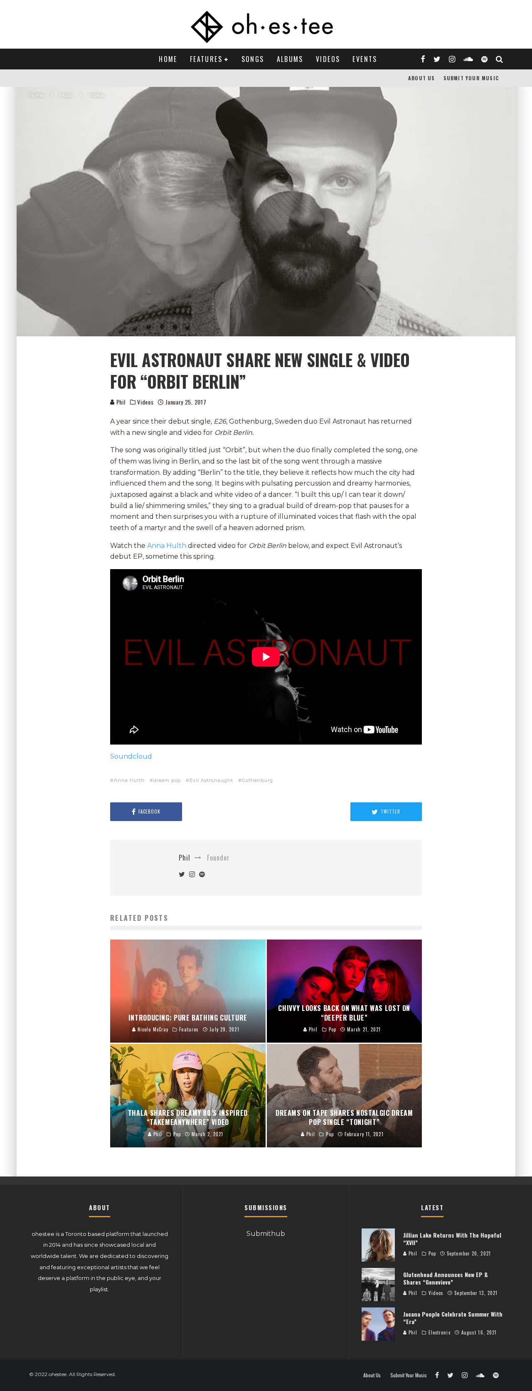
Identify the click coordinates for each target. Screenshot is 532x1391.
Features (206, 59)
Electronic (440, 1332)
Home (168, 59)
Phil (120, 401)
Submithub (265, 1234)
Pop (432, 1253)
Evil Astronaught (211, 780)
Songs (252, 59)
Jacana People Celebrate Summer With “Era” (452, 1318)
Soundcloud (131, 756)
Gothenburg (257, 780)
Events (364, 59)
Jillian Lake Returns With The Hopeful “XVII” (452, 1239)
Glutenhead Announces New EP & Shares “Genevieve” (445, 1278)
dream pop (167, 780)
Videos (328, 59)
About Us (421, 77)
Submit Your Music (471, 77)
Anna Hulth (166, 546)
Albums (290, 59)
